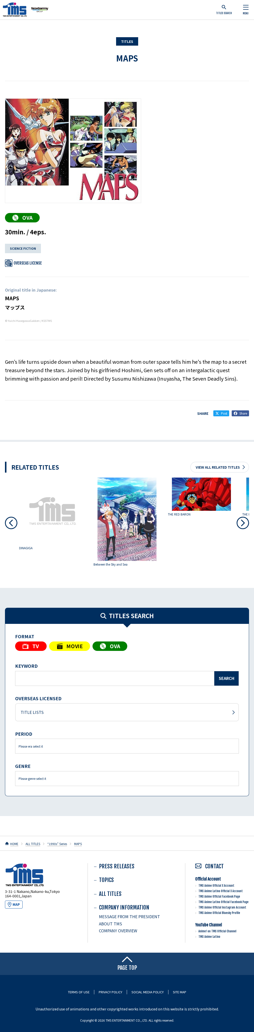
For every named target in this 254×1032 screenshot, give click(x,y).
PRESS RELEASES (116, 866)
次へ (243, 523)
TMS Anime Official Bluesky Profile (219, 913)
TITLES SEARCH (224, 13)
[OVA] (22, 217)
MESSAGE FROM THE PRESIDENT (129, 916)
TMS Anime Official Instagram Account (222, 907)
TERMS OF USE (79, 992)
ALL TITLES (33, 844)
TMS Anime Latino (209, 937)
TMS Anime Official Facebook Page (219, 896)
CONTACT (214, 866)
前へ (11, 523)
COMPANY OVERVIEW (118, 931)
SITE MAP (179, 992)
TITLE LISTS (32, 712)
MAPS (127, 58)
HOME (14, 844)
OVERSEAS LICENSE (28, 263)
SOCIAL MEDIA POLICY (147, 992)
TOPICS (106, 880)
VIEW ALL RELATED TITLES (218, 467)
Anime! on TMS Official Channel (217, 931)
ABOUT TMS (110, 924)
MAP (16, 904)
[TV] (31, 646)
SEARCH (226, 678)
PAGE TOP (127, 967)
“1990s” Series (57, 844)
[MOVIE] (69, 646)
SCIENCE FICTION (23, 248)
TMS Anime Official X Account (216, 885)
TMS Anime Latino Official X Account (220, 891)
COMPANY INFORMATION (124, 907)
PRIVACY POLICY (110, 992)
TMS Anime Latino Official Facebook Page (223, 902)
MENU (246, 13)
